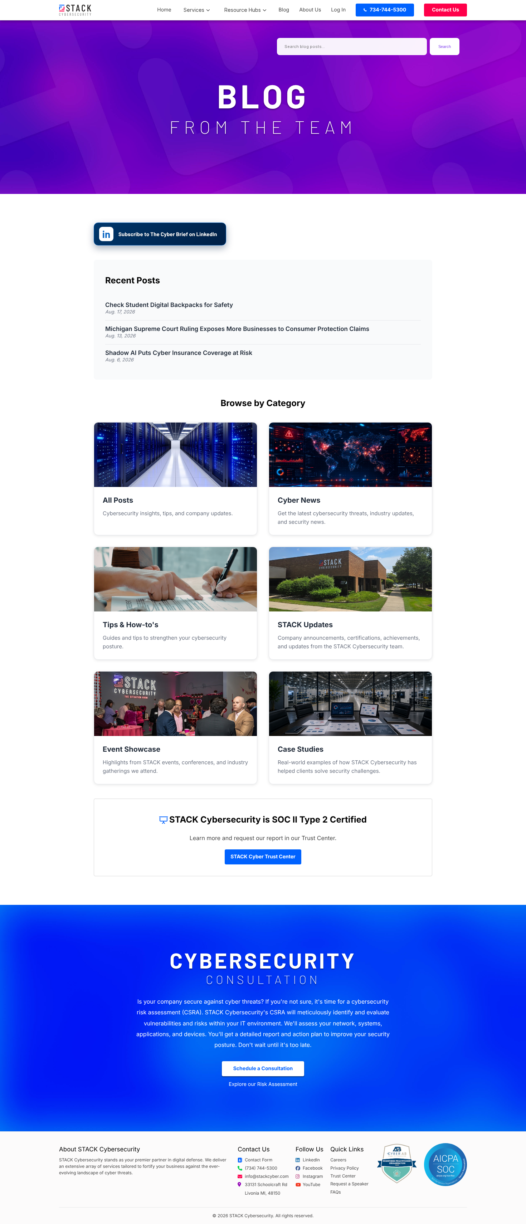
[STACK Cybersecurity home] (75, 10)
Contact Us (445, 10)
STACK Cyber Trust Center (263, 857)
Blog (284, 10)
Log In (338, 10)
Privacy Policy (344, 1168)
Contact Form (258, 1159)
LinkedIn (311, 1159)
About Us (310, 10)
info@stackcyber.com (267, 1176)
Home (164, 10)
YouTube (311, 1184)
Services (194, 10)
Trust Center (343, 1176)
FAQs (335, 1192)
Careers (338, 1159)
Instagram (313, 1176)
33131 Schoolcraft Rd (266, 1184)
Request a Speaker (349, 1183)
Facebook (313, 1168)
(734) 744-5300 (261, 1168)
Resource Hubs (242, 10)
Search (444, 46)
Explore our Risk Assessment (263, 1084)
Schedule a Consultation (263, 1068)
